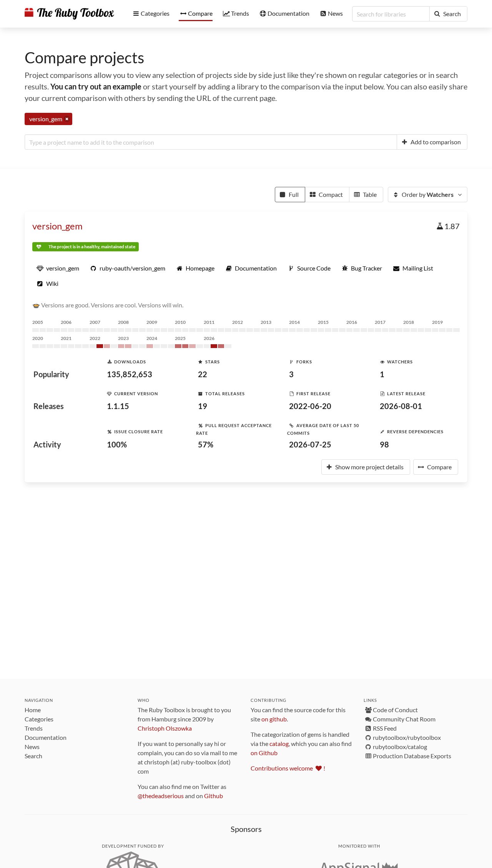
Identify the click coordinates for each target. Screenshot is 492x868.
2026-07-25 (310, 444)
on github (274, 719)
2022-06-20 (310, 406)
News (32, 746)
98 (384, 444)
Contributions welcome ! (288, 768)
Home (33, 709)
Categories (39, 719)
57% (205, 444)
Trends (34, 728)
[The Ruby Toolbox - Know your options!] (69, 14)
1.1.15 (118, 406)
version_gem (57, 225)
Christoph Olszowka (165, 728)
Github (213, 795)
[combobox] (211, 142)
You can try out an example (95, 86)
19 (202, 406)
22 (202, 374)
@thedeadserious (161, 795)
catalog (279, 743)
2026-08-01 (401, 406)
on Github (264, 752)
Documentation (45, 737)
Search (33, 755)
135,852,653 (129, 374)
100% (117, 444)
